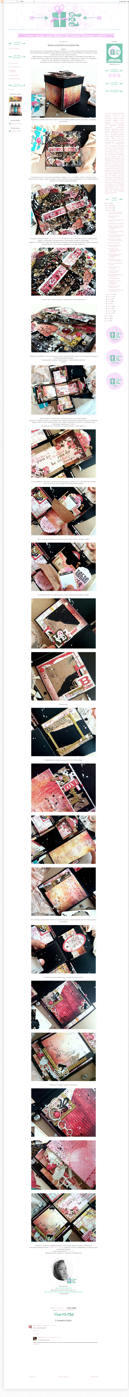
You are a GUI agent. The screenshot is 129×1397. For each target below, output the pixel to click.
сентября (111, 294)
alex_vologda (37, 1325)
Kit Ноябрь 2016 (109, 172)
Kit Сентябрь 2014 (118, 177)
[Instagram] (119, 77)
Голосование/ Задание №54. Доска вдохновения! (114, 282)
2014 (108, 321)
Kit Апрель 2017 (115, 156)
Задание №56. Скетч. (114, 242)
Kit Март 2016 (109, 168)
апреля (110, 306)
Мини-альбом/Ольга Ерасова (113, 216)
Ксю (106, 125)
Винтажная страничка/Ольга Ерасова (114, 245)
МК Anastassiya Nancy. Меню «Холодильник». (115, 260)
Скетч (119, 140)
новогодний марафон (117, 134)
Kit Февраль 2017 (110, 184)
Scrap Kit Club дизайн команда (114, 189)
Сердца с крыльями (54, 238)
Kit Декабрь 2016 (110, 160)
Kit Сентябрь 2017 (115, 180)
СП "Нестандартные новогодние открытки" (114, 142)
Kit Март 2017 (118, 168)
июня (109, 301)
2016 (108, 316)
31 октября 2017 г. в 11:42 (48, 1325)
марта (110, 308)
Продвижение (113, 140)
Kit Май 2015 (115, 165)
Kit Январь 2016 (113, 186)
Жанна (115, 118)
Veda (115, 193)
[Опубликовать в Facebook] (73, 1308)
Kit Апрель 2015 (112, 154)
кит (112, 124)
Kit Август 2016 (113, 153)
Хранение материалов (111, 147)
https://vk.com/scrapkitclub (63, 1288)
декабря (110, 205)
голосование (116, 116)
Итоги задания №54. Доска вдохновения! (115, 275)
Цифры (69, 177)
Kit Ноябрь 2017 (119, 172)
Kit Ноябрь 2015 (119, 170)
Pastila (110, 187)
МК (106, 132)
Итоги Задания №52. (114, 278)
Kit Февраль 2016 (119, 182)
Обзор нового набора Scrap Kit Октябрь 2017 (116, 290)
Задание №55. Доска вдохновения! (114, 286)
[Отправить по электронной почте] (68, 1308)
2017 (108, 203)
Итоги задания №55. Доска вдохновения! (115, 232)
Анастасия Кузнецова (117, 113)
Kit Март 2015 (120, 167)
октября (110, 210)
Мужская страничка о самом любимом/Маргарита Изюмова (116, 227)
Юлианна (121, 148)
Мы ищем (110, 132)
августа (110, 296)
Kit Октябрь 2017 (70, 1310)
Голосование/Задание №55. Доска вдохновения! (116, 235)
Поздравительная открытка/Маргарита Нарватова (114, 250)
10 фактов (107, 113)
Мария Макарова (14, 48)
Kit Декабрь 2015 (119, 158)
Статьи (113, 146)
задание (116, 120)
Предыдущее (94, 1376)
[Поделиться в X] (72, 1308)
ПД (113, 138)
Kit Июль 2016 (109, 161)
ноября (110, 208)
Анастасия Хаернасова (112, 115)
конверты (115, 124)
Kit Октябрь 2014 (111, 174)
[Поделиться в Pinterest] (75, 1308)
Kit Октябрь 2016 (115, 175)
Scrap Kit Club (120, 187)
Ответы (37, 1334)
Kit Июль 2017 (118, 161)
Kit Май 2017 (111, 167)
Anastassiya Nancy (110, 151)
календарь (115, 122)
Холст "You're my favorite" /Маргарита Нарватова (115, 213)
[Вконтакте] (110, 77)
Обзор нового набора (112, 136)
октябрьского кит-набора (56, 1247)
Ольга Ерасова (61, 1310)
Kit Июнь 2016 (117, 163)
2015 (108, 318)
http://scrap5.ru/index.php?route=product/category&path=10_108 (63, 1292)
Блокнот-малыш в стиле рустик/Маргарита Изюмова (115, 256)
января (110, 313)
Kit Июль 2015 (119, 160)
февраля (110, 311)
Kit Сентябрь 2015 (110, 179)
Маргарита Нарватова (13, 71)
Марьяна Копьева (15, 78)
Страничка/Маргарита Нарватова (114, 267)
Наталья (12, 89)
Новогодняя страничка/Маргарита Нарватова (115, 239)
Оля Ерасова (70, 1251)
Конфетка (121, 124)
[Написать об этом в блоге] (70, 1308)
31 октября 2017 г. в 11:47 (53, 1337)
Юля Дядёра (109, 149)
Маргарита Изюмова (117, 125)
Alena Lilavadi (119, 149)
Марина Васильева (15, 66)
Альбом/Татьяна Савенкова (116, 223)
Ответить (35, 1330)
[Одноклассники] (114, 77)
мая (109, 303)
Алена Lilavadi (14, 63)
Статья (121, 146)
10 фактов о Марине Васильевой (114, 271)
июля (109, 299)
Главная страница (63, 1376)
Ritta (114, 187)
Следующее (32, 1376)
